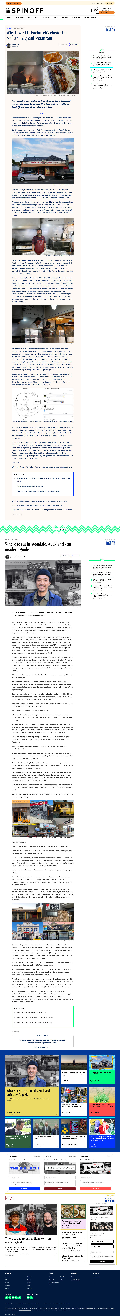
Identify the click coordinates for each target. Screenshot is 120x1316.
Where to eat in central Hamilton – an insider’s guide (35, 1017)
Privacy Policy (8, 1303)
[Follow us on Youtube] (13, 1298)
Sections (46, 17)
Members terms (75, 1279)
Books (37, 17)
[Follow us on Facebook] (6, 1298)
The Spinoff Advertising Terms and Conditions (56, 1303)
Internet (7, 1282)
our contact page (76, 1308)
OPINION (9, 28)
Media (28, 1285)
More (55, 17)
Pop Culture (20, 17)
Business (29, 1288)
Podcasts (65, 17)
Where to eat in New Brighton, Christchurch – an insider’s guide (38, 491)
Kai (15, 28)
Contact (51, 1276)
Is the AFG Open (35, 367)
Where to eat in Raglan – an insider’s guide (31, 1012)
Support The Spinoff (13, 3)
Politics (9, 17)
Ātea (29, 17)
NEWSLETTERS (102, 1203)
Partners (7, 1285)
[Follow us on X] (10, 1298)
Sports (29, 1282)
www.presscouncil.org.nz (25, 1310)
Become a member (90, 17)
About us (51, 1279)
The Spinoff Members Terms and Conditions (28, 1303)
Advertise (62, 1276)
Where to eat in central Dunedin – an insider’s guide (34, 1022)
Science (7, 1288)
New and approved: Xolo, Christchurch (30, 486)
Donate (73, 1276)
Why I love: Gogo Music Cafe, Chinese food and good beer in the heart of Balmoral (42, 510)
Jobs (61, 1279)
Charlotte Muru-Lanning (17, 556)
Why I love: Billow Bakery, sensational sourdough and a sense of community (39, 501)
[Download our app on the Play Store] (31, 1298)
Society (29, 1276)
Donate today (104, 12)
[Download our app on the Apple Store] (28, 1298)
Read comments (43, 1047)
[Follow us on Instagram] (16, 1298)
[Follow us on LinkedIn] (19, 1298)
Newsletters (76, 17)
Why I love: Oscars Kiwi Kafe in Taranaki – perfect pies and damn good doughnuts (42, 467)
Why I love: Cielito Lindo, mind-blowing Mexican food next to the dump (37, 505)
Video (6, 1276)
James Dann (15, 44)
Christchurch (63, 44)
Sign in (110, 3)
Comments (75, 555)
